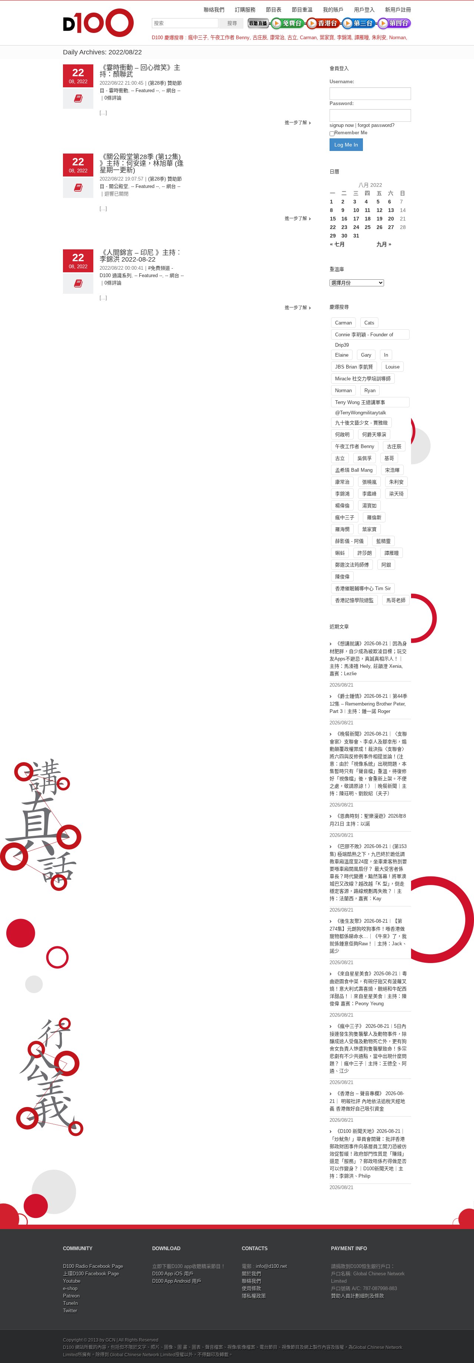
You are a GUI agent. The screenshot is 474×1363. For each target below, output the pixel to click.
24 (356, 227)
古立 (292, 37)
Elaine (341, 355)
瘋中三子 (197, 37)
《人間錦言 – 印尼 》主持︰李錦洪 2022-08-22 (141, 256)
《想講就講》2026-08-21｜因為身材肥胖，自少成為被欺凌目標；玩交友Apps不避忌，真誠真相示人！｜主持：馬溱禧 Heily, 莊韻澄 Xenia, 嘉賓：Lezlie (368, 658)
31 (356, 236)
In (386, 355)
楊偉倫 (342, 505)
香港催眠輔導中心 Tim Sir (363, 588)
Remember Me (350, 132)
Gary (366, 355)
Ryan (369, 390)
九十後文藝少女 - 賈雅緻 (361, 422)
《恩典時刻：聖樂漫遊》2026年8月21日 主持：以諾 (368, 820)
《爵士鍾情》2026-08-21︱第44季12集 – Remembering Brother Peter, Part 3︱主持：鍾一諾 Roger (368, 703)
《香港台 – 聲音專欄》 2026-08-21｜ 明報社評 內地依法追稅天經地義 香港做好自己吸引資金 (367, 1101)
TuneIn (70, 1303)
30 (344, 236)
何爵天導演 (374, 434)
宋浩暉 (392, 470)
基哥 (389, 458)
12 (380, 210)
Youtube (71, 1281)
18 (368, 219)
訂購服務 (245, 10)
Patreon (71, 1296)
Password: (342, 103)
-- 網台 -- (171, 90)
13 (391, 210)
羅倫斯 (374, 517)
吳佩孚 (364, 458)
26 (380, 227)
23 (344, 227)
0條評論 (112, 98)
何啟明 (342, 434)
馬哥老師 (395, 600)
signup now (342, 125)
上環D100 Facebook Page (91, 1273)
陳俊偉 (342, 576)
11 (367, 210)
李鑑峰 (369, 494)
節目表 (273, 10)
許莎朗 (364, 553)
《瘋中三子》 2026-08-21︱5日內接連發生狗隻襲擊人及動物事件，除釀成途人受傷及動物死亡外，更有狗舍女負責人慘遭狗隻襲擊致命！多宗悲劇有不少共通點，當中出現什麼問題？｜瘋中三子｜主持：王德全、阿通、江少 (368, 1048)
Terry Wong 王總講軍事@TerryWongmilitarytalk (360, 403)
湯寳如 (369, 505)
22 (333, 227)
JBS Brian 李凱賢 (354, 367)
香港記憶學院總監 (354, 600)
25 (368, 227)
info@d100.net (271, 1266)
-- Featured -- (145, 90)
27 (391, 227)
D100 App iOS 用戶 (173, 1273)
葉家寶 (327, 37)
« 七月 (337, 244)
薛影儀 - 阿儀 (349, 541)
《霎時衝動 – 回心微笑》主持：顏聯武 (140, 71)
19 (380, 219)
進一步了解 (296, 122)
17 (356, 219)
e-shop (70, 1288)
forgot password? (376, 125)
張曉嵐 (369, 482)
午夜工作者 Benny (230, 37)
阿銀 (386, 565)
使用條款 (251, 1288)
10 (356, 210)
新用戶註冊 (398, 10)
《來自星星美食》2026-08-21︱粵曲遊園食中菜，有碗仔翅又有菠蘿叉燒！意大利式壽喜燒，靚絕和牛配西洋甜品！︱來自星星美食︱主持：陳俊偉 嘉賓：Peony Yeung (368, 988)
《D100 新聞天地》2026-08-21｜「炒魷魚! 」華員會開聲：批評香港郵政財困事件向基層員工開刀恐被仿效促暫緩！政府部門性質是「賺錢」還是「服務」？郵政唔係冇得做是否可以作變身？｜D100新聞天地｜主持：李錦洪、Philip (368, 1153)
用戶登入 (364, 10)
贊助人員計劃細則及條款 (357, 1296)
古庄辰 (260, 37)
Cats (369, 323)
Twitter (70, 1310)
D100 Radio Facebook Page (93, 1266)
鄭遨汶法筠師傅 (352, 565)
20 (391, 219)
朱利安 (379, 37)
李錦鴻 (344, 37)
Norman (397, 37)
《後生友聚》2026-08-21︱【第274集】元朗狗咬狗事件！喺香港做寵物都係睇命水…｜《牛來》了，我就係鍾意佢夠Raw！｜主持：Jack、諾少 (368, 936)
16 (344, 219)
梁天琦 (396, 494)
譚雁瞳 (361, 37)
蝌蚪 (340, 553)
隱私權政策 (254, 1296)
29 (333, 236)
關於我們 (251, 1273)
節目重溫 (302, 10)
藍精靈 (383, 541)
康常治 (277, 37)
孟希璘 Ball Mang (354, 470)
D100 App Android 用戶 (176, 1281)
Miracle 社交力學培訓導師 (363, 378)
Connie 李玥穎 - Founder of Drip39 (364, 336)
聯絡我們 (214, 10)
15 (333, 219)
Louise (392, 367)
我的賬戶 (333, 10)
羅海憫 (342, 529)
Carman (308, 37)
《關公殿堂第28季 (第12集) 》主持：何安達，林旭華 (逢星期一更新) (142, 163)
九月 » (384, 244)
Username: (342, 81)
